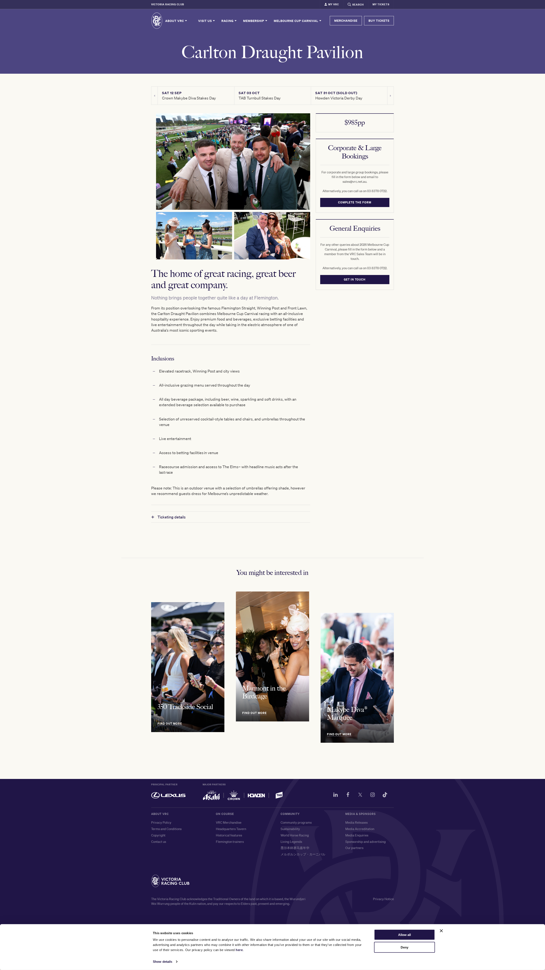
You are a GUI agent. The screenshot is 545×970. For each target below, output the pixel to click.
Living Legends (291, 841)
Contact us (158, 841)
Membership (254, 21)
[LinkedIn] (335, 795)
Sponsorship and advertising (365, 841)
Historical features (229, 835)
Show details (162, 961)
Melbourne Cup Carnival (296, 21)
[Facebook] (347, 795)
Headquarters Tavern (231, 829)
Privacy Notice (383, 899)
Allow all (404, 935)
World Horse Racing (295, 835)
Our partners (354, 848)
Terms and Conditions (166, 829)
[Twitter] (360, 795)
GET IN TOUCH (355, 279)
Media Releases (356, 822)
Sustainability (290, 829)
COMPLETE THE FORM (354, 202)
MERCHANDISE (345, 21)
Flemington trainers (230, 841)
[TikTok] (384, 795)
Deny (404, 947)
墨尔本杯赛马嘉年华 (295, 848)
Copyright (158, 835)
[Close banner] (441, 930)
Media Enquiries (356, 835)
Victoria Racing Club (167, 4)
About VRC (175, 21)
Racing (227, 21)
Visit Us (205, 21)
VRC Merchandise (228, 822)
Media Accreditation (359, 829)
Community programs (296, 822)
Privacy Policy (161, 822)
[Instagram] (372, 795)
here (239, 950)
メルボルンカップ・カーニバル (303, 854)
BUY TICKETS (379, 21)
